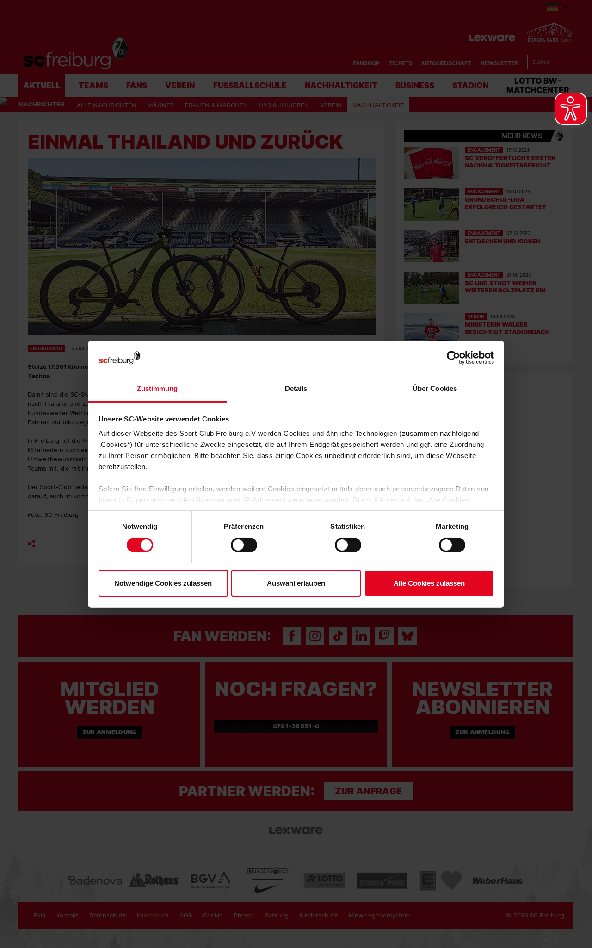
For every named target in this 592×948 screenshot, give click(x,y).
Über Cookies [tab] (435, 388)
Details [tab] (296, 388)
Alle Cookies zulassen (429, 583)
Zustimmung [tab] (157, 388)
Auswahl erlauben (296, 583)
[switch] (244, 545)
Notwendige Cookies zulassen (163, 583)
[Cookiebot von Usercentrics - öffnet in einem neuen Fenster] (453, 358)
